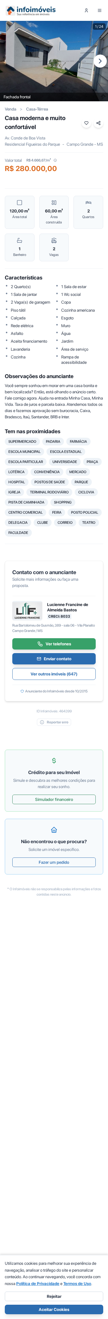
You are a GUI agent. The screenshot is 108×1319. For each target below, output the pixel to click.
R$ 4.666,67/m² (38, 160)
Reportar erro (57, 722)
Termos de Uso (77, 1283)
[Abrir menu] (99, 10)
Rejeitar (54, 1296)
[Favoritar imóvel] (86, 123)
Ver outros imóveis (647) (54, 674)
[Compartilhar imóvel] (98, 123)
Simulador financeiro (54, 799)
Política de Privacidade (37, 1283)
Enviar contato (57, 658)
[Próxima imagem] (100, 61)
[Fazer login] (86, 10)
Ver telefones (58, 643)
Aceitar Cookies (54, 1309)
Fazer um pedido (54, 862)
